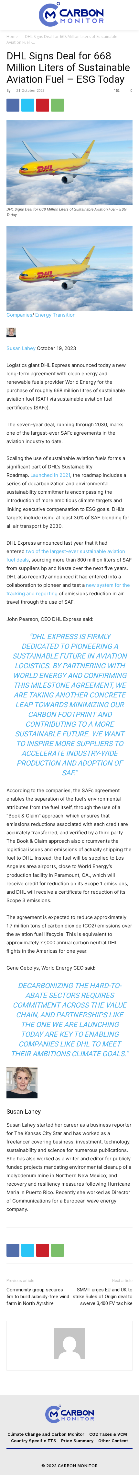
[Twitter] (27, 105)
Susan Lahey (21, 348)
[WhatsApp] (57, 105)
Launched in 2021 (50, 475)
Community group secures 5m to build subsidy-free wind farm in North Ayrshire (37, 1296)
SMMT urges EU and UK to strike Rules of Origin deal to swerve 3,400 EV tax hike (103, 1296)
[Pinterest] (42, 105)
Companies (19, 315)
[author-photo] (69, 1359)
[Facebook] (12, 105)
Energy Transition (55, 315)
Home (12, 36)
